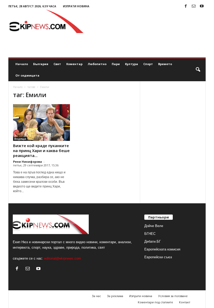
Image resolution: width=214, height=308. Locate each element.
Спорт (148, 64)
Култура (131, 64)
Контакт (184, 302)
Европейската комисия (162, 249)
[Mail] (194, 6)
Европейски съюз (158, 257)
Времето (165, 64)
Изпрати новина (76, 6)
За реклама (115, 296)
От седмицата (27, 75)
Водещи (20, 139)
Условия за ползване (173, 296)
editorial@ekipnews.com (62, 258)
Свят (57, 64)
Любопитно (97, 64)
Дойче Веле (153, 226)
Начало (21, 64)
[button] (198, 70)
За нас (96, 296)
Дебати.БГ (152, 241)
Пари (116, 64)
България (40, 64)
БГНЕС (150, 234)
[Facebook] (185, 6)
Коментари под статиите (155, 302)
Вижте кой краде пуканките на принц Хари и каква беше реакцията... (41, 150)
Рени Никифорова (27, 162)
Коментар (74, 64)
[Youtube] (202, 6)
